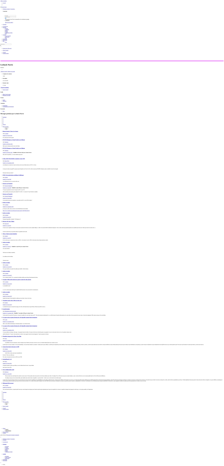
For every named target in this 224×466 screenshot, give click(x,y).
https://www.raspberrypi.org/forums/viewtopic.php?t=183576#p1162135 (16, 210)
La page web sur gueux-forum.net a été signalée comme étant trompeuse (20, 317)
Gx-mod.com (5, 26)
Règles (6, 30)
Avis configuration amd (8, 369)
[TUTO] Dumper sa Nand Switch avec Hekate (14, 139)
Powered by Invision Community (13, 434)
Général (6, 177)
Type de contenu (4, 87)
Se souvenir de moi (8, 19)
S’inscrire (4, 24)
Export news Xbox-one (7, 48)
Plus (6, 33)
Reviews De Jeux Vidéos (8, 221)
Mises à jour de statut (7, 94)
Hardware (6, 371)
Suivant (4, 124)
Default (7, 429)
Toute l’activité (8, 35)
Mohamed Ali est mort (8, 383)
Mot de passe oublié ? (9, 22)
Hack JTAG (7, 160)
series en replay (6, 202)
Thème (4, 428)
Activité (4, 34)
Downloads (5, 40)
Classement (5, 39)
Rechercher (7, 36)
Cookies (4, 433)
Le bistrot (6, 133)
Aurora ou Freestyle (7, 183)
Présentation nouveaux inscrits (10, 311)
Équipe (6, 31)
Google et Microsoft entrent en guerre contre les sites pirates (17, 279)
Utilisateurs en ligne (8, 32)
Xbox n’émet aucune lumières (10, 233)
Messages (4, 101)
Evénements (5, 105)
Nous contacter (5, 431)
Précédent (4, 117)
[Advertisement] (112, 57)
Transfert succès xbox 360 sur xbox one (12, 300)
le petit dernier (6, 309)
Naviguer (4, 27)
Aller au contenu (3, 0)
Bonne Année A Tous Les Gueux (10, 131)
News (6, 338)
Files (4, 111)
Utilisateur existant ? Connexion (9, 438)
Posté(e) (7, 135)
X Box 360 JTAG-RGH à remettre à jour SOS (14, 158)
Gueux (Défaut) (8, 430)
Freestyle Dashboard (8, 185)
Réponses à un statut (6, 95)
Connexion (7, 20)
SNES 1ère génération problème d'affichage (13, 175)
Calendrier (7, 29)
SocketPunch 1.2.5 (7, 359)
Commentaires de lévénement (8, 106)
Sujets (4, 100)
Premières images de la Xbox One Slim (12, 336)
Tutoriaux (6, 142)
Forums (6, 28)
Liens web (7, 223)
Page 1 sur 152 (6, 126)
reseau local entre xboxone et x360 (11, 346)
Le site (6, 319)
